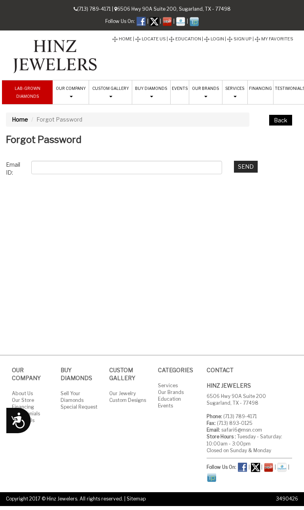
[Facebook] (141, 21)
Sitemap (136, 499)
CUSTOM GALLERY (110, 88)
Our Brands (171, 392)
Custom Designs (127, 400)
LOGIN (217, 39)
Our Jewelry (122, 393)
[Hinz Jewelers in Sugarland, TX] (55, 54)
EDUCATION (188, 39)
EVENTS (180, 88)
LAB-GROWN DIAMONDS (27, 92)
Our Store (23, 400)
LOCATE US (153, 39)
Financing (23, 407)
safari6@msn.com (241, 430)
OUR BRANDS (205, 88)
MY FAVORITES (276, 39)
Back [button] (280, 120)
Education (169, 399)
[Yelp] (167, 21)
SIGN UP (242, 39)
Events (165, 406)
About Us (22, 393)
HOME (125, 39)
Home (20, 119)
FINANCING (260, 88)
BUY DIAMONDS (151, 88)
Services (168, 385)
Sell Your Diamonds (72, 396)
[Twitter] (154, 21)
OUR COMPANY (71, 88)
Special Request (79, 407)
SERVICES (234, 88)
